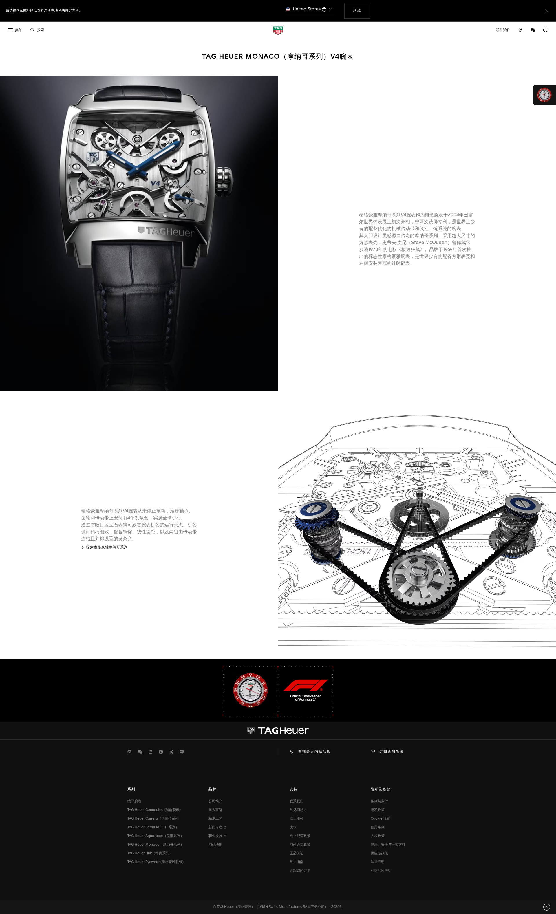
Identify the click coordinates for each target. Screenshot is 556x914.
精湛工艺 (215, 818)
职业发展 (216, 836)
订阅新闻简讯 (391, 752)
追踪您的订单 (300, 871)
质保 (293, 827)
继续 (361, 10)
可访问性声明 (381, 871)
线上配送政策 (300, 836)
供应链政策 (379, 853)
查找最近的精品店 (314, 752)
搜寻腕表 (134, 801)
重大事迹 (215, 810)
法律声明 (378, 862)
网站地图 (215, 845)
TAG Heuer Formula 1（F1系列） (153, 827)
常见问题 (296, 810)
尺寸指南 (296, 862)
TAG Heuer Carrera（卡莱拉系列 (153, 818)
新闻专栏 (216, 827)
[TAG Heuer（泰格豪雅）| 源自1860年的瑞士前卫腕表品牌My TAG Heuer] (278, 730)
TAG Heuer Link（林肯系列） (150, 853)
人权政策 (378, 836)
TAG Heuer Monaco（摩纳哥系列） (155, 845)
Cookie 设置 (380, 818)
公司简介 (215, 801)
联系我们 (296, 801)
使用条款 (378, 827)
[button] (532, 29)
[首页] (278, 30)
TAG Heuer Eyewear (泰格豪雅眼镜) (155, 862)
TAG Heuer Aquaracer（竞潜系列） (155, 836)
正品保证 (296, 853)
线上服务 (296, 818)
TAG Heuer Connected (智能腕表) (154, 810)
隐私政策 (378, 810)
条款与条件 (379, 801)
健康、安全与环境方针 (388, 845)
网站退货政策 (300, 845)
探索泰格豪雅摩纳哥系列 (107, 547)
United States (307, 9)
